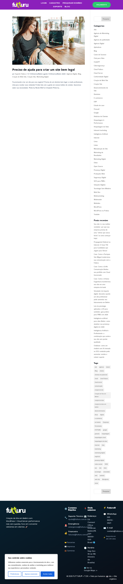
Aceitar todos (47, 574)
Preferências (14, 574)
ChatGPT (97, 62)
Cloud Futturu (98, 69)
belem (108, 367)
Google (96, 113)
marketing (98, 449)
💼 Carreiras (70, 551)
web (96, 475)
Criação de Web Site (19, 77)
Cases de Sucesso (100, 55)
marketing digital (100, 453)
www (96, 483)
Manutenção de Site (101, 149)
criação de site (99, 390)
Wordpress (105, 479)
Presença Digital (99, 170)
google (105, 430)
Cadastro (54, 3)
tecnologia (98, 472)
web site (97, 479)
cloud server (98, 382)
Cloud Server (98, 73)
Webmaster (98, 199)
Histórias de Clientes (101, 116)
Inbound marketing (100, 130)
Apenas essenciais (31, 574)
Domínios (97, 94)
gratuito (97, 434)
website (102, 475)
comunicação (98, 386)
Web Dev (97, 192)
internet (97, 445)
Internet (96, 138)
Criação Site (31, 77)
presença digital (99, 460)
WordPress (97, 207)
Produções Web (99, 174)
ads (96, 367)
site (100, 468)
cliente (102, 371)
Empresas (106, 422)
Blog (67, 7)
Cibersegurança (99, 66)
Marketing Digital (43, 77)
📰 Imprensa (70, 546)
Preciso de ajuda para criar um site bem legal (43, 69)
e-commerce (98, 418)
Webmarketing (99, 196)
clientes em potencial (101, 375)
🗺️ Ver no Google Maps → (90, 569)
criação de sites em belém (100, 405)
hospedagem (105, 434)
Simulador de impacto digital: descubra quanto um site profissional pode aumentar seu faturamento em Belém (102, 296)
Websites (97, 203)
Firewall (96, 109)
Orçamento (101, 5)
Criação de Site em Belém (100, 395)
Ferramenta (98, 426)
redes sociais (98, 464)
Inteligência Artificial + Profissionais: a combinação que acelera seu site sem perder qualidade (102, 336)
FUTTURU (98, 430)
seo (96, 468)
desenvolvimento (100, 411)
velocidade (106, 472)
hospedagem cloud (100, 437)
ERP (95, 102)
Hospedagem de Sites (101, 127)
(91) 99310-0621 (110, 520)
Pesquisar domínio (72, 3)
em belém (98, 422)
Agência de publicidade (102, 40)
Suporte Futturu (20, 74)
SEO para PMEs (99, 181)
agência (101, 367)
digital (102, 415)
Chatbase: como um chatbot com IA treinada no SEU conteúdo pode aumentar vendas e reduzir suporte (102, 351)
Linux (96, 141)
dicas (96, 415)
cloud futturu (104, 378)
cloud (96, 378)
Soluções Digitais (99, 185)
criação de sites (99, 400)
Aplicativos (97, 47)
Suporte (57, 7)
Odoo (96, 163)
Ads (95, 30)
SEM (106, 464)
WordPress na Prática (101, 211)
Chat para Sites (99, 58)
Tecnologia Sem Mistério (102, 188)
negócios (97, 456)
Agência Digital (72, 74)
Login (44, 3)
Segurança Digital (100, 177)
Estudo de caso (99, 105)
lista (103, 445)
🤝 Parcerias (70, 542)
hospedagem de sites (101, 441)
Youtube (96, 214)
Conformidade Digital (101, 77)
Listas (96, 145)
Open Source (98, 166)
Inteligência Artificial (101, 134)
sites (105, 468)
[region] (31, 566)
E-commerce (98, 98)
